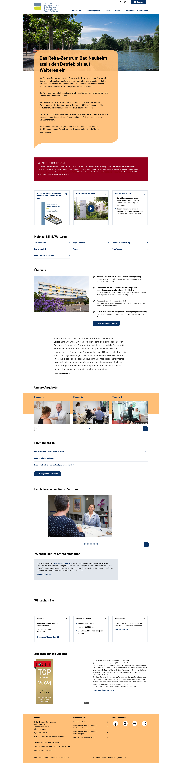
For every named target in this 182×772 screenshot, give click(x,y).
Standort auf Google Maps (47, 637)
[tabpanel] (51, 411)
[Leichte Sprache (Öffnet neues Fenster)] (120, 2)
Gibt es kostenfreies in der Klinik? (49, 451)
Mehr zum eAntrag (44, 574)
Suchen (140, 2)
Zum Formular (120, 629)
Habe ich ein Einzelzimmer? (44, 458)
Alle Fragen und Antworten (47, 473)
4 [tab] (94, 544)
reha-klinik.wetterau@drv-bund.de (51, 736)
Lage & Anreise (79, 243)
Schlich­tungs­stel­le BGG (43, 750)
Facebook (116, 722)
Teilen (144, 723)
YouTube (135, 722)
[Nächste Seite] (145, 428)
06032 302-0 (42, 733)
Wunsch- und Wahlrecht (63, 563)
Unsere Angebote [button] (93, 10)
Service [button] (107, 10)
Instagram (125, 722)
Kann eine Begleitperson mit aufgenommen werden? (54, 465)
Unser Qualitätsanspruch (102, 690)
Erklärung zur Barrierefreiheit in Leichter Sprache (85, 732)
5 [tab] (97, 544)
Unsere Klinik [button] (77, 10)
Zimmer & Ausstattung (121, 243)
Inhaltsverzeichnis (41, 757)
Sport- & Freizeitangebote (44, 255)
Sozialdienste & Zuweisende (137, 10)
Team (75, 249)
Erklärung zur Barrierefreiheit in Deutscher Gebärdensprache (85, 726)
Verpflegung (117, 249)
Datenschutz (64, 757)
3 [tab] (91, 544)
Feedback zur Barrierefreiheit (84, 737)
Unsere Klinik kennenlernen (106, 323)
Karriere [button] (118, 10)
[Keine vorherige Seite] (36, 428)
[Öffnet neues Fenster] (125, 2)
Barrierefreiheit (40, 249)
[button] (138, 2)
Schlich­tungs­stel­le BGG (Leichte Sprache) (50, 746)
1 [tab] (89, 429)
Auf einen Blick (40, 243)
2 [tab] (92, 429)
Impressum (53, 757)
